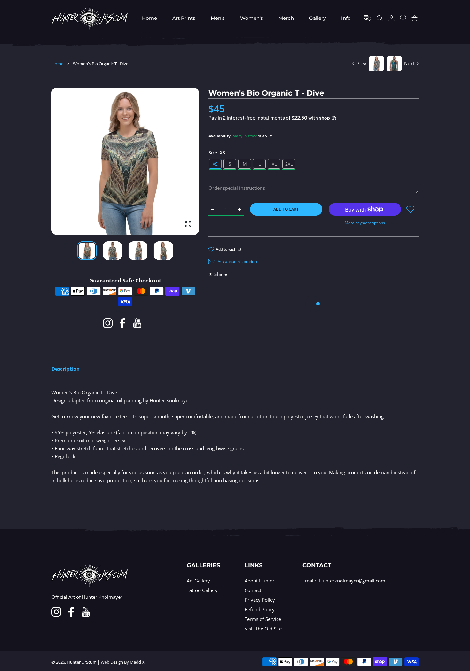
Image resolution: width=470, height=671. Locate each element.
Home (57, 63)
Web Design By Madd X (123, 662)
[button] (178, 161)
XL (274, 164)
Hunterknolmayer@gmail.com (352, 580)
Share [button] (220, 274)
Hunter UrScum (82, 662)
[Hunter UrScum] (89, 18)
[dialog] (380, 18)
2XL (289, 164)
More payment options (365, 223)
